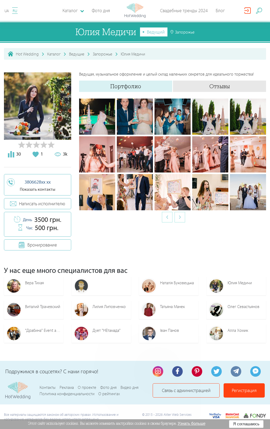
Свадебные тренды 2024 (184, 10)
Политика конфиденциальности (67, 393)
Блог (220, 10)
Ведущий (156, 32)
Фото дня (101, 10)
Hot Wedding (27, 54)
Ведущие (76, 54)
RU (15, 10)
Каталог (54, 54)
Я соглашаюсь (246, 424)
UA (6, 10)
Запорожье (102, 54)
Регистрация (244, 390)
